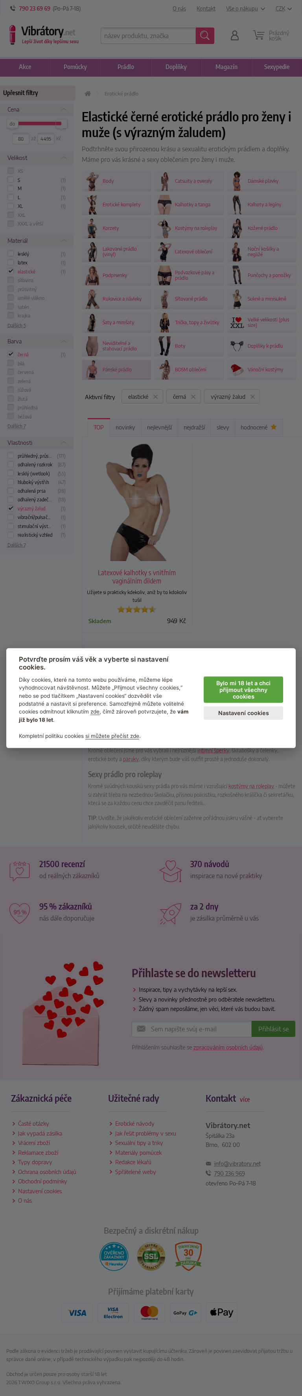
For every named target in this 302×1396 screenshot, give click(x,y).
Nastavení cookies (243, 713)
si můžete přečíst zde (112, 735)
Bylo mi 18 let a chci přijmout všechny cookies (243, 689)
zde (94, 711)
